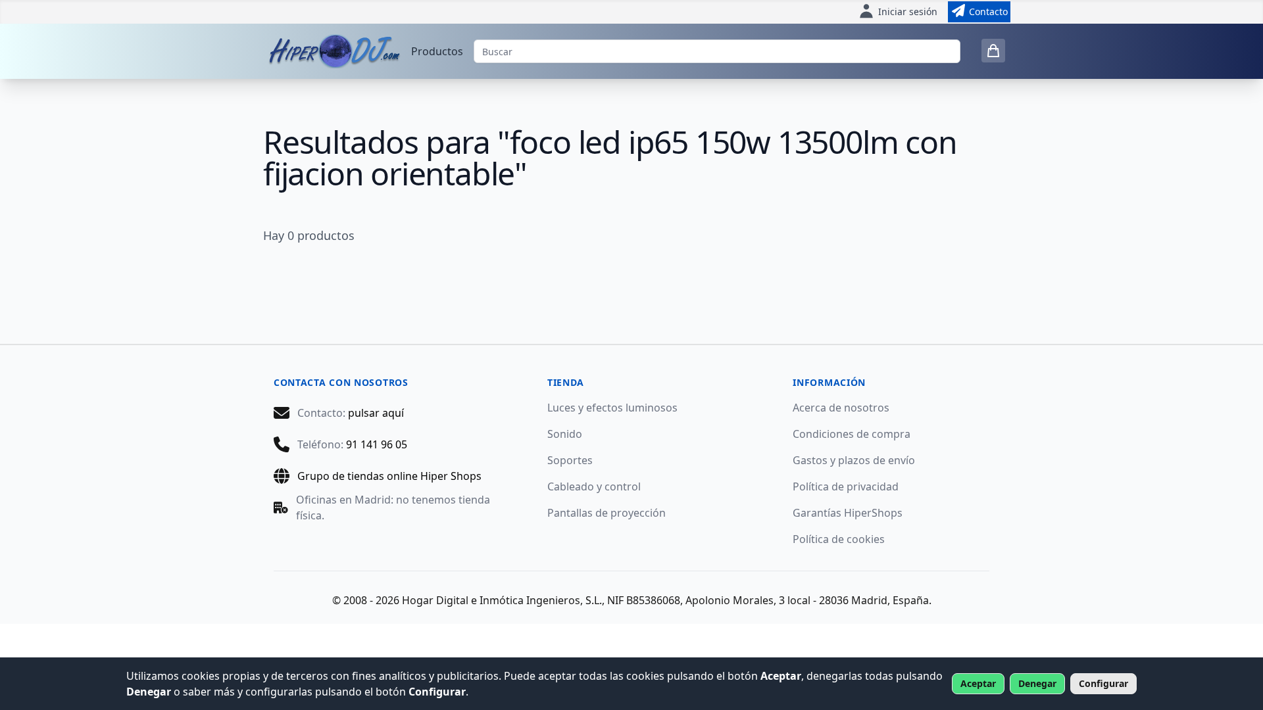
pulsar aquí (376, 413)
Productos (437, 51)
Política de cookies (839, 539)
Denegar (1037, 683)
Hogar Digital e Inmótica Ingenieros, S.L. (502, 600)
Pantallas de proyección (606, 513)
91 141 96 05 (376, 444)
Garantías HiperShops (848, 513)
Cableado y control (594, 486)
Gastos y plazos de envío (854, 460)
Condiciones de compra (851, 434)
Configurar (1103, 683)
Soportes (570, 460)
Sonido (564, 434)
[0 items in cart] (993, 50)
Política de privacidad (846, 486)
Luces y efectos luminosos (612, 407)
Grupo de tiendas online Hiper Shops (389, 476)
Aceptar (978, 683)
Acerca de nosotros (841, 407)
